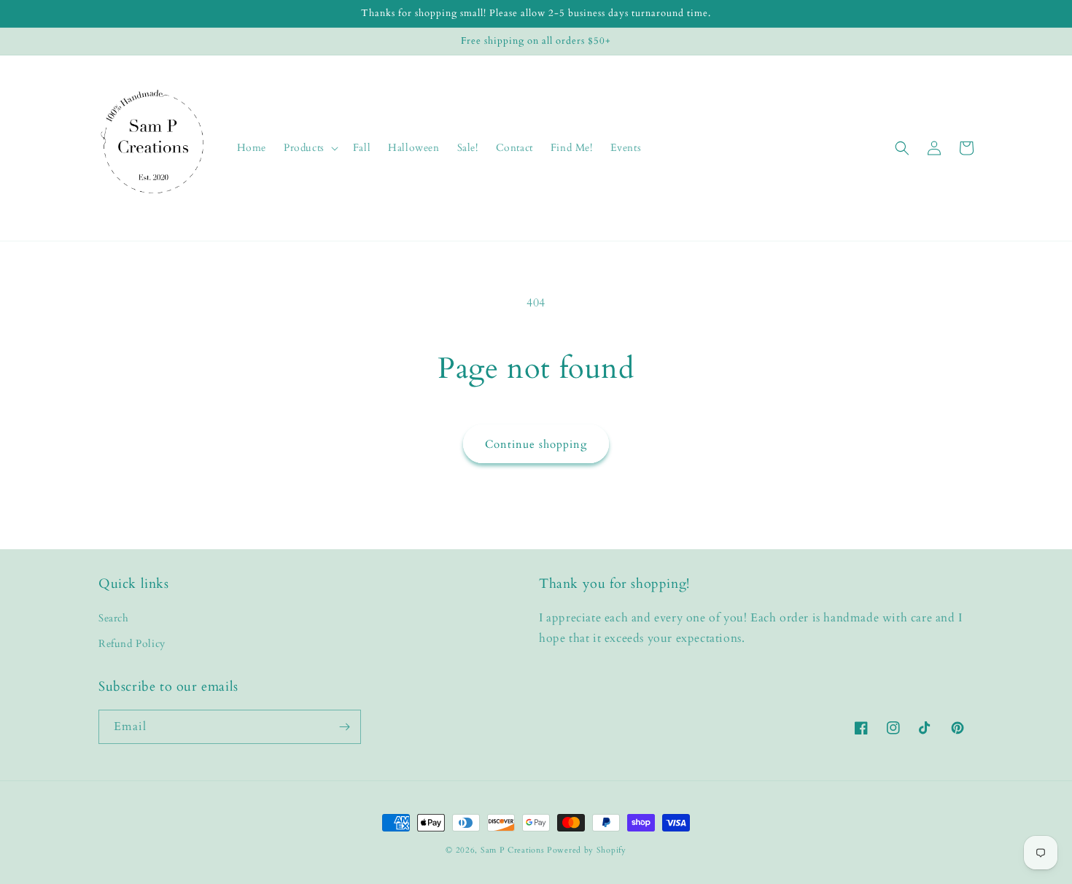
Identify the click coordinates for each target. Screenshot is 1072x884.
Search (113, 618)
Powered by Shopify (586, 850)
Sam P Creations (513, 850)
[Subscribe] (344, 727)
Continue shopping (536, 444)
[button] (309, 148)
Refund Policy (132, 644)
